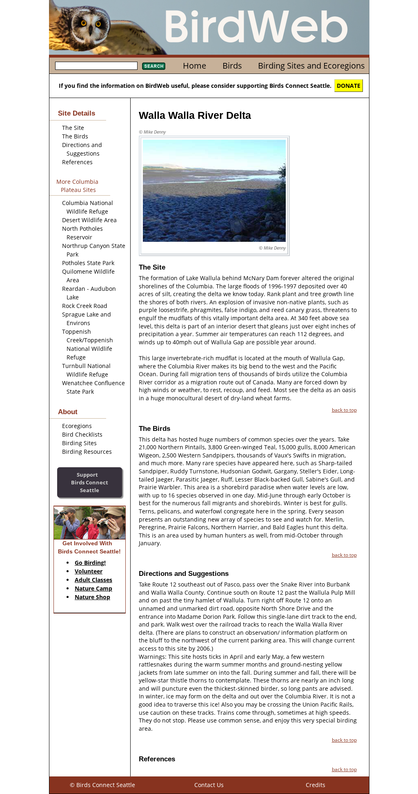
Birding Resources (87, 451)
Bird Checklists (82, 434)
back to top (344, 409)
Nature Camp (93, 588)
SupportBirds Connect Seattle (89, 482)
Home (194, 65)
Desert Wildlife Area (89, 220)
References (77, 162)
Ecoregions (77, 426)
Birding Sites (79, 443)
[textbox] (96, 66)
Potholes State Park (88, 263)
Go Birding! (90, 563)
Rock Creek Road (84, 306)
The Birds (75, 136)
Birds (232, 65)
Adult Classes (93, 580)
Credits (315, 785)
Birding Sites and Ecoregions (311, 65)
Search (153, 66)
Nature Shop (92, 597)
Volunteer (88, 571)
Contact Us (209, 785)
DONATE (348, 85)
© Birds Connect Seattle (102, 785)
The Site (73, 128)
